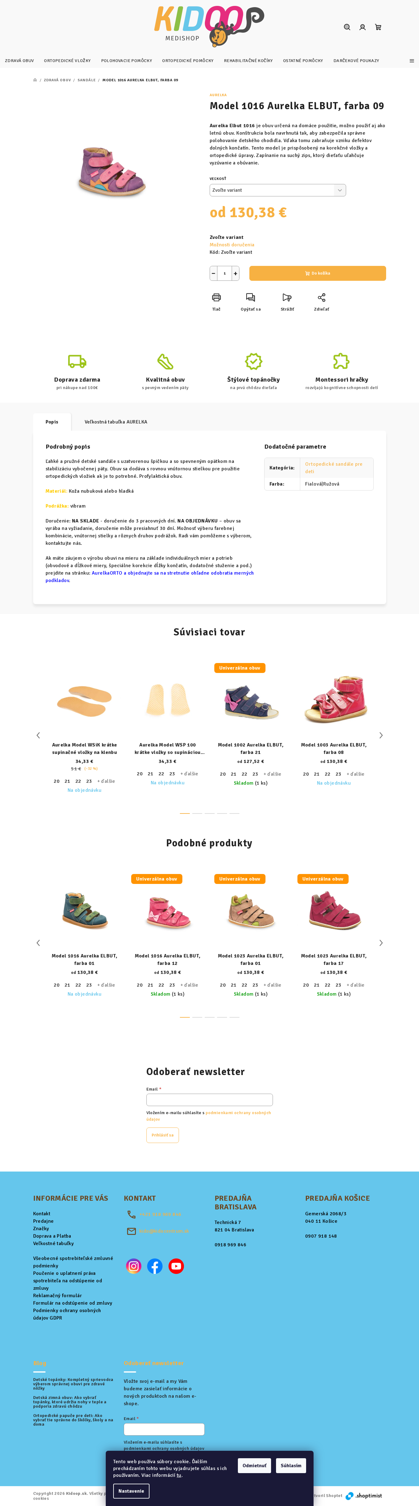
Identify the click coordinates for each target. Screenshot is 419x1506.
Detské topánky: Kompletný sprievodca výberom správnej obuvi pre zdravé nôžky (73, 1384)
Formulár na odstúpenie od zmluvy (73, 1303)
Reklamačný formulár (57, 1296)
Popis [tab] (52, 422)
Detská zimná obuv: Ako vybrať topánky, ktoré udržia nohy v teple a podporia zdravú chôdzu (70, 1402)
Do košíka (321, 273)
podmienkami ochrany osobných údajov (164, 1448)
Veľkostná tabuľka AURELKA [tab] (116, 422)
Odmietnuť (254, 1466)
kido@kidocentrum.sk (164, 1231)
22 (78, 781)
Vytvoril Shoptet (325, 1495)
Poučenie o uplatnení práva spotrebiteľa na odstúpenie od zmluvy (67, 1280)
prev (38, 735)
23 (89, 781)
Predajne (43, 1221)
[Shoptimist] (364, 1495)
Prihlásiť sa (163, 1135)
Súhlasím (291, 1466)
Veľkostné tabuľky (53, 1243)
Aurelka (218, 95)
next (381, 735)
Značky (41, 1229)
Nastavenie (131, 1491)
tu (179, 1475)
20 (57, 781)
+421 (160, 1214)
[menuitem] (19, 61)
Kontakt (42, 1214)
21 (67, 781)
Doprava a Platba (52, 1236)
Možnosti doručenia (232, 245)
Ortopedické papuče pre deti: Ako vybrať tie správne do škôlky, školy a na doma (73, 1420)
